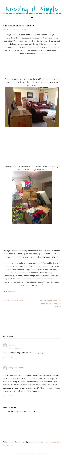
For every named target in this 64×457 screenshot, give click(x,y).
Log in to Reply (8, 357)
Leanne (12, 345)
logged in (17, 411)
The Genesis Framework (41, 454)
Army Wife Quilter (16, 368)
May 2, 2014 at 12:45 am (15, 371)
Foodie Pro (30, 454)
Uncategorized (12, 291)
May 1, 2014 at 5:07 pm (14, 348)
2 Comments (23, 29)
